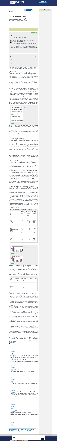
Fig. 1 (19, 96)
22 (27, 83)
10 (19, 297)
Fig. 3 (21, 199)
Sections (41, 10)
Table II (18, 275)
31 (13, 316)
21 (24, 193)
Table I (29, 189)
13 (17, 74)
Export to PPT (12, 123)
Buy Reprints (28, 9)
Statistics (45, 10)
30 (17, 315)
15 (30, 79)
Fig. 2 (15, 198)
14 (18, 74)
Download (48, 10)
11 (16, 74)
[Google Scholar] (13, 351)
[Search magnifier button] (46, 2)
